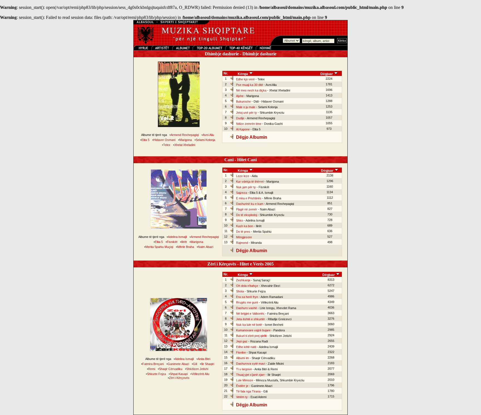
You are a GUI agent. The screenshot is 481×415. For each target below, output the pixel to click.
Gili (195, 364)
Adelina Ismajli (177, 236)
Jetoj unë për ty (246, 112)
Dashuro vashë (246, 308)
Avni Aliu (208, 134)
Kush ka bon (244, 226)
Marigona (185, 139)
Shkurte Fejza (156, 374)
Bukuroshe (243, 101)
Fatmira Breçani (153, 364)
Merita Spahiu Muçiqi (159, 246)
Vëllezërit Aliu (200, 374)
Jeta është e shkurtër (250, 319)
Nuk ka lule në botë (249, 324)
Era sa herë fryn (247, 297)
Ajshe (240, 96)
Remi (151, 369)
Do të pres (243, 231)
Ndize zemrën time (248, 123)
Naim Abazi (205, 246)
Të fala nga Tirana (248, 391)
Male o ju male (245, 107)
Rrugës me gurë (247, 302)
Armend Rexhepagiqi (185, 134)
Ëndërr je (242, 385)
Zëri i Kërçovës (179, 377)
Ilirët (184, 241)
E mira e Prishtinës (248, 198)
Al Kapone (243, 129)
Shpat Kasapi (179, 374)
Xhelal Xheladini (184, 144)
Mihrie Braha (185, 246)
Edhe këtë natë (246, 347)
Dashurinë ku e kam (249, 203)
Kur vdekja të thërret (250, 181)
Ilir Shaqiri (207, 364)
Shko (239, 220)
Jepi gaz (241, 341)
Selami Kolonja (205, 139)
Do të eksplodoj (246, 215)
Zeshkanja (243, 280)
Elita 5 (145, 139)
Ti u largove (244, 369)
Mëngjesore (244, 237)
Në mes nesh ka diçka (251, 90)
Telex (166, 144)
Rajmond (242, 242)
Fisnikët (172, 241)
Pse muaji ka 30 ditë (249, 84)
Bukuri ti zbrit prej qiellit (251, 335)
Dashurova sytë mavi (250, 363)
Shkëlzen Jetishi (197, 369)
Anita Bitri (204, 359)
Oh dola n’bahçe (247, 285)
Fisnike (241, 352)
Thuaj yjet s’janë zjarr (250, 374)
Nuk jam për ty (246, 187)
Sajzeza (241, 192)
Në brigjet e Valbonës (250, 313)
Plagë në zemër (246, 209)
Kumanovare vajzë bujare (253, 330)
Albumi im (242, 358)
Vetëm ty (242, 397)
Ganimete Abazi (178, 364)
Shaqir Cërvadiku (170, 369)
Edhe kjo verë (245, 79)
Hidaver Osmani (164, 139)
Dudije (240, 118)
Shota (240, 291)
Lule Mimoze (244, 380)
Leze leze (242, 176)
